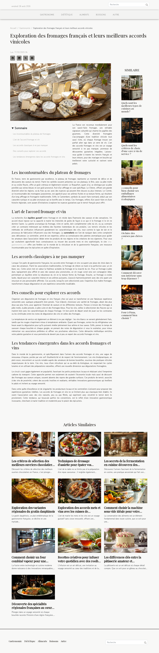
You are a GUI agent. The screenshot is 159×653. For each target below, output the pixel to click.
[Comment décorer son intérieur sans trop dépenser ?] (132, 257)
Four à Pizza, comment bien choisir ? (129, 315)
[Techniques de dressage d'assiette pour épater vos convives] (79, 443)
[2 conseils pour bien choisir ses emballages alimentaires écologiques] (132, 172)
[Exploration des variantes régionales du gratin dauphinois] (33, 490)
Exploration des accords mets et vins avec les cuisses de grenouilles (79, 511)
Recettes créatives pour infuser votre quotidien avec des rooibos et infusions (79, 561)
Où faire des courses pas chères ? (131, 235)
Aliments (84, 14)
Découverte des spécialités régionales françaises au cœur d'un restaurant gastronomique (33, 607)
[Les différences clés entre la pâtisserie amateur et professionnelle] (125, 540)
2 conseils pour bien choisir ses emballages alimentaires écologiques (130, 193)
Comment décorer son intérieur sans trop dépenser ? (131, 275)
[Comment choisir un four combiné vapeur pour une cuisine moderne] (33, 540)
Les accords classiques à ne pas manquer (30, 145)
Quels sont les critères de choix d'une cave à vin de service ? (131, 149)
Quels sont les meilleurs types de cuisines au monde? (131, 107)
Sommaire (21, 128)
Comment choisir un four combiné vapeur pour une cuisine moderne (29, 561)
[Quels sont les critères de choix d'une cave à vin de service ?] (132, 129)
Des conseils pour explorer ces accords (29, 150)
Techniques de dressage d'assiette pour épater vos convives (74, 464)
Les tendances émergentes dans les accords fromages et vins (39, 156)
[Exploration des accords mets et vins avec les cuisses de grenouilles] (79, 490)
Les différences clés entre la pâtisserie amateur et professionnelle (122, 561)
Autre (116, 14)
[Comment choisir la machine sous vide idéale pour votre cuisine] (125, 490)
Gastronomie (47, 14)
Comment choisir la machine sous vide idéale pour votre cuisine (123, 511)
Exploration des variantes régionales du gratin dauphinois (33, 509)
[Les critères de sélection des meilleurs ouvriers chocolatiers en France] (33, 443)
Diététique (67, 14)
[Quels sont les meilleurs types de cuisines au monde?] (132, 87)
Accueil (13, 28)
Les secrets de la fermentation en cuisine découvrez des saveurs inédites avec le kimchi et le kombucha (124, 466)
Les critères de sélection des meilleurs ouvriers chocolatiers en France (33, 464)
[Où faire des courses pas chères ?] (132, 217)
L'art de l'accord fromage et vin (26, 139)
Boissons (101, 14)
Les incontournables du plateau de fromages (32, 133)
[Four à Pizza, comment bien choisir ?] (132, 297)
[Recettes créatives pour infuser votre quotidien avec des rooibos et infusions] (79, 540)
